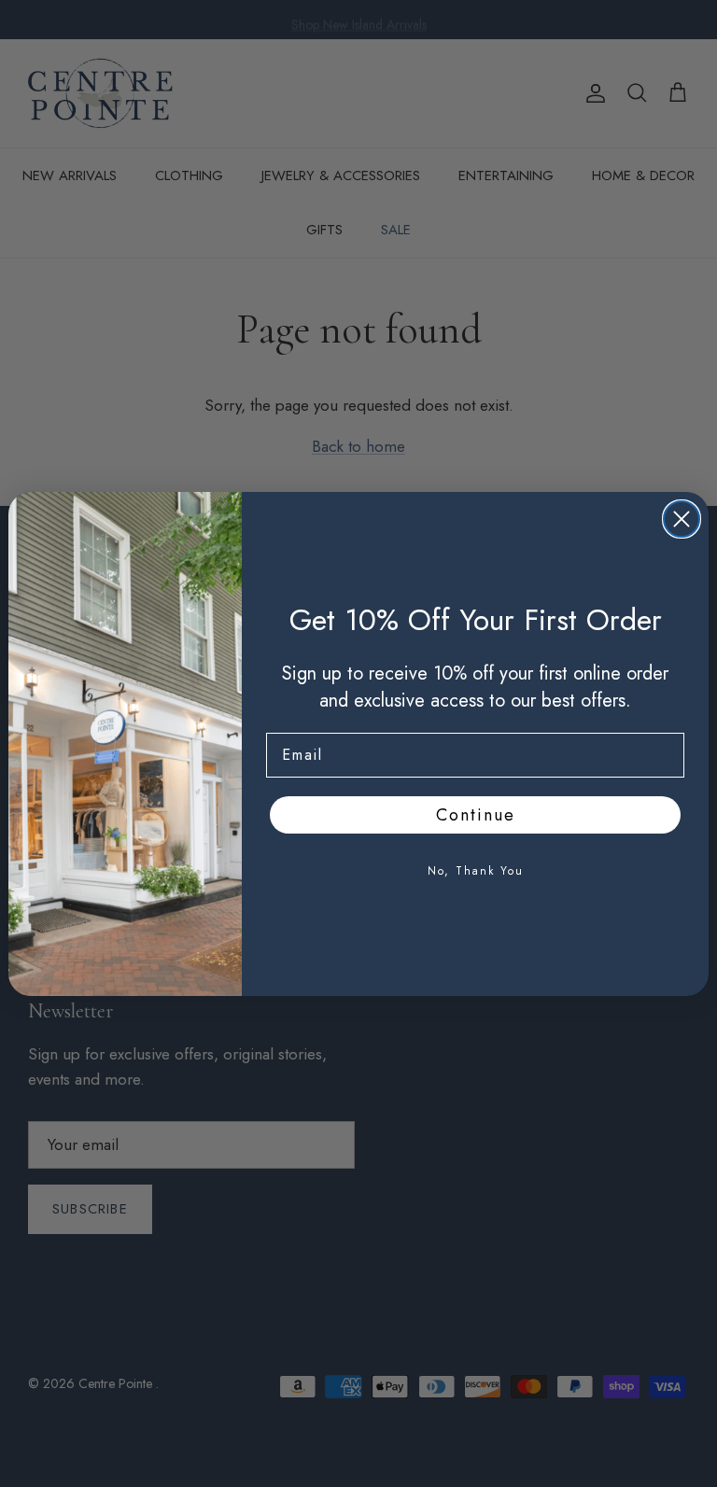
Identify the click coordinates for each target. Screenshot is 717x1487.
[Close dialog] (681, 519)
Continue (475, 815)
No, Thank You (476, 871)
